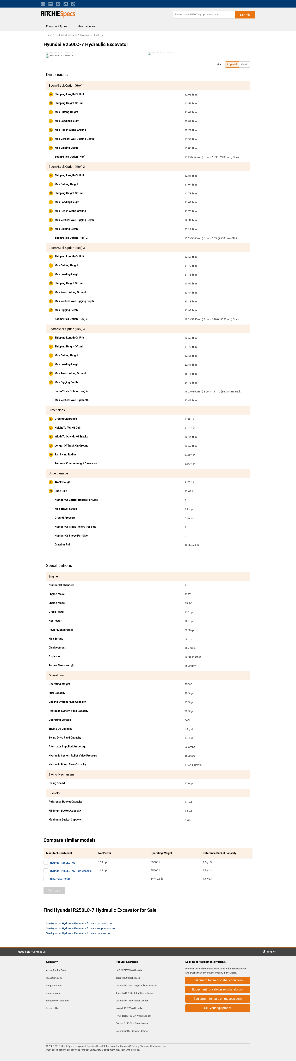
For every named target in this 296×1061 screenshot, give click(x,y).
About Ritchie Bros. (56, 970)
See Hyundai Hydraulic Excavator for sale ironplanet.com (80, 928)
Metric (244, 64)
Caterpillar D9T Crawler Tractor (132, 1031)
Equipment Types (56, 26)
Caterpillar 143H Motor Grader (132, 1000)
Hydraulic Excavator (66, 35)
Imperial (232, 64)
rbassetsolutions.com (57, 1000)
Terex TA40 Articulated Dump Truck (134, 993)
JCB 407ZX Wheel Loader (129, 970)
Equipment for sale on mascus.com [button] (218, 998)
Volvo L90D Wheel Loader (129, 1008)
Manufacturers (86, 26)
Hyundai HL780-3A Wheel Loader (133, 1015)
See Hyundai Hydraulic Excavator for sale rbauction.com (80, 923)
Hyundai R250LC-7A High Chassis (70, 871)
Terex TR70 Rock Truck (128, 977)
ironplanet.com (54, 985)
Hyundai (84, 35)
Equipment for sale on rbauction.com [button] (218, 980)
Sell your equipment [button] (217, 1008)
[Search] (245, 14)
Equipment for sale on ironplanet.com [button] (217, 989)
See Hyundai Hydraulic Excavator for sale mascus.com (79, 933)
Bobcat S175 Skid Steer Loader (132, 1023)
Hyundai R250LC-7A (62, 862)
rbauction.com (54, 977)
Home (49, 35)
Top (290, 1056)
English (272, 951)
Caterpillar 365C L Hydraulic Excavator (136, 985)
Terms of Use (159, 1046)
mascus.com (53, 993)
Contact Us (39, 951)
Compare (54, 890)
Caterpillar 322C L (61, 879)
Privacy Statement (141, 1046)
